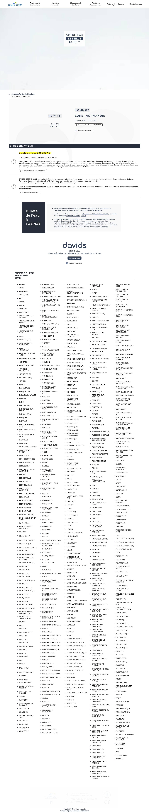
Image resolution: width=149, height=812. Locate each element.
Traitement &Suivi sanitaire (35, 4)
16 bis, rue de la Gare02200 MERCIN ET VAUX (81, 795)
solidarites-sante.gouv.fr (76, 216)
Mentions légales (65, 811)
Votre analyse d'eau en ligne (115, 5)
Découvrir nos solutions (30, 192)
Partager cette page (84, 130)
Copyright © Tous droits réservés (74, 809)
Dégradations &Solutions (75, 4)
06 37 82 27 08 (90, 799)
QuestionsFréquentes (55, 4)
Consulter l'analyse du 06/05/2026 (89, 125)
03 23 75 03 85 (77, 799)
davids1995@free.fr (79, 802)
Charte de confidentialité (81, 811)
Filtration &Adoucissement (95, 4)
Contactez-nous (136, 4)
